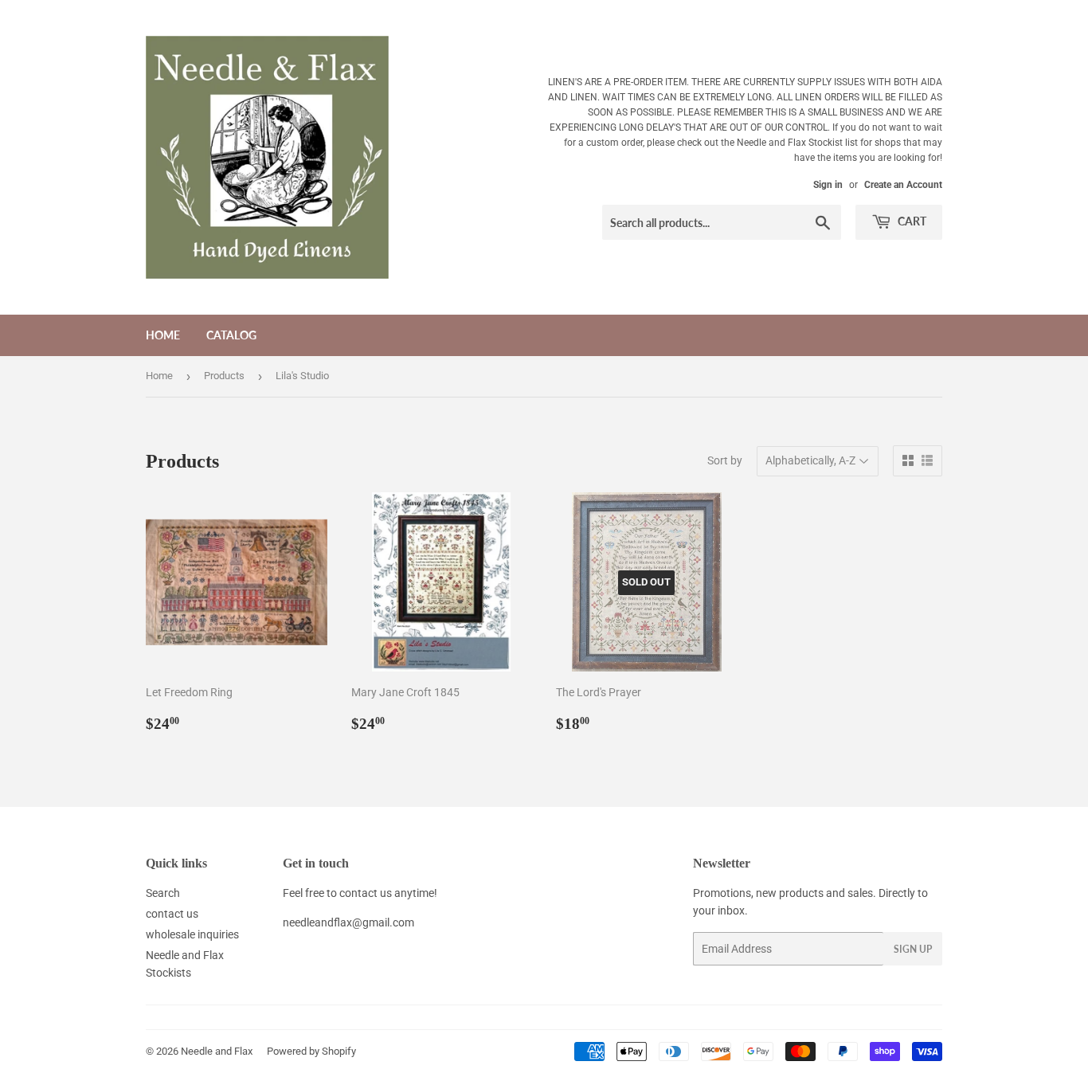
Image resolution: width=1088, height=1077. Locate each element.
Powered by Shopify (311, 1051)
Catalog (231, 335)
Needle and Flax (216, 1051)
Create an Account (903, 184)
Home (163, 335)
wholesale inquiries (192, 934)
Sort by (724, 460)
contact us (172, 913)
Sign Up (913, 949)
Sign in (828, 184)
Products (224, 376)
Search (163, 893)
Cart (910, 221)
